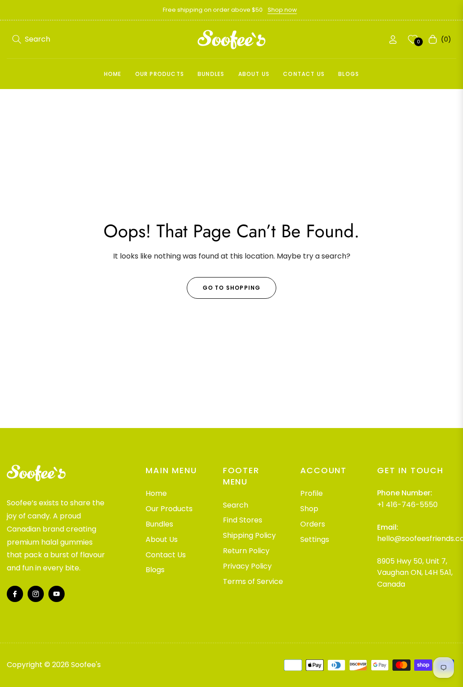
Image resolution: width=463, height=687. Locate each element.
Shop (309, 508)
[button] (31, 39)
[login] (392, 39)
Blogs (155, 570)
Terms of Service (253, 581)
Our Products (169, 508)
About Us (162, 539)
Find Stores (242, 520)
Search (235, 505)
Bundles (159, 524)
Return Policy (246, 551)
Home (156, 493)
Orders (312, 524)
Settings (314, 539)
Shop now (282, 10)
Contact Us (166, 555)
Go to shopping (232, 288)
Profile (311, 493)
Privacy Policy (247, 566)
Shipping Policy (249, 535)
